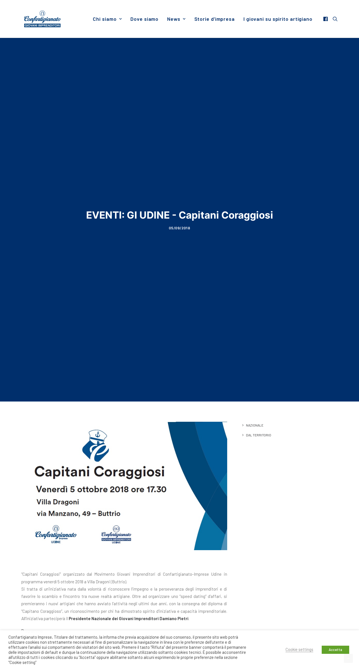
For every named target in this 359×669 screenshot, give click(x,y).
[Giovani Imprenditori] (42, 19)
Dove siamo (144, 19)
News (173, 19)
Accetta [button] (335, 649)
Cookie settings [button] (299, 649)
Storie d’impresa (214, 19)
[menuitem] (107, 19)
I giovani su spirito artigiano (277, 19)
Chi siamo (104, 19)
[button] (326, 19)
